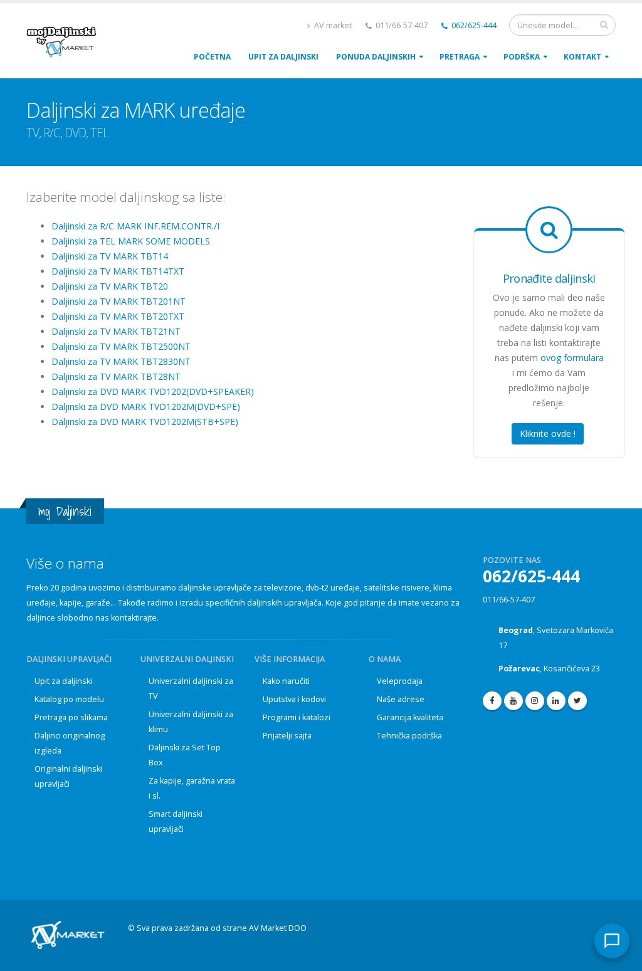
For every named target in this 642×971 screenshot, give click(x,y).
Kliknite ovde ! (548, 433)
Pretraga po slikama (71, 717)
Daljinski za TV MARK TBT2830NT (121, 361)
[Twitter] (577, 700)
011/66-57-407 (509, 599)
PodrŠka (521, 56)
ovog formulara (572, 358)
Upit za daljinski (63, 681)
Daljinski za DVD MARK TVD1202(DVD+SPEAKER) (152, 391)
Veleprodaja (400, 681)
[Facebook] (492, 700)
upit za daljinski (283, 56)
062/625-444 (473, 25)
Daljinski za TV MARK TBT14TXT (117, 271)
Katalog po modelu (69, 699)
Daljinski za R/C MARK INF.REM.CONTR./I (135, 226)
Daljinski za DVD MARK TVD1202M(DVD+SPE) (145, 406)
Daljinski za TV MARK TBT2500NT (121, 346)
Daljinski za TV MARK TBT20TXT (117, 316)
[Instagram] (534, 700)
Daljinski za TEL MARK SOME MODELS (130, 241)
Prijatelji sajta (287, 735)
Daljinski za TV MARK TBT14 (109, 256)
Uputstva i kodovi (294, 699)
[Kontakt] (611, 940)
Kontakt (582, 56)
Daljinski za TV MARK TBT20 (109, 286)
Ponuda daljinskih (376, 56)
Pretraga (459, 56)
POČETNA (212, 56)
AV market (332, 25)
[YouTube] (513, 700)
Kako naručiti (286, 681)
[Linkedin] (556, 700)
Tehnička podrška (409, 735)
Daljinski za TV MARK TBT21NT (116, 331)
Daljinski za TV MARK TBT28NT (116, 376)
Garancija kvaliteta (410, 717)
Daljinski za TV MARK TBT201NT (118, 301)
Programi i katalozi (296, 717)
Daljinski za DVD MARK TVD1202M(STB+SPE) (144, 422)
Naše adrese (400, 699)
